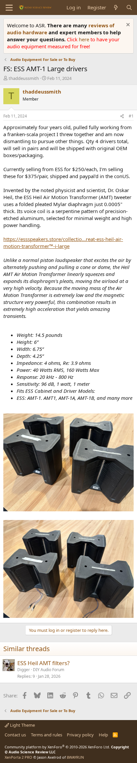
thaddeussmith (24, 78)
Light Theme (22, 725)
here (84, 39)
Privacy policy (80, 735)
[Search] (129, 7)
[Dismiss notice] (127, 25)
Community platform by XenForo (57, 746)
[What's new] (115, 7)
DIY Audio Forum (48, 669)
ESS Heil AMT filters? (43, 663)
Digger (23, 669)
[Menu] (9, 8)
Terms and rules (46, 735)
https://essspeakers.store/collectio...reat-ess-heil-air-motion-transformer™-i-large (63, 242)
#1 (131, 116)
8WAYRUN (75, 757)
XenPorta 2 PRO (18, 757)
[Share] (122, 116)
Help (103, 735)
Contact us (15, 735)
